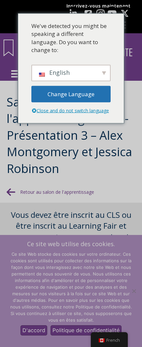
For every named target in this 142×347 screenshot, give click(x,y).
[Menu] (15, 74)
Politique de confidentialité (86, 330)
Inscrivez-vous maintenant (98, 6)
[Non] (133, 291)
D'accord (33, 330)
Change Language (71, 94)
